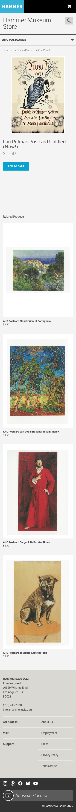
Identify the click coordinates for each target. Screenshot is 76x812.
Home (6, 50)
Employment (49, 733)
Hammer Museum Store (27, 23)
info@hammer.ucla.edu (17, 710)
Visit (6, 733)
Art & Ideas (10, 722)
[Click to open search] (69, 20)
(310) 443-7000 (12, 705)
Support (8, 744)
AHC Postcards (14, 40)
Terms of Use (49, 766)
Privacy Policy (49, 755)
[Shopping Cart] (69, 6)
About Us (47, 722)
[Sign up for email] (8, 795)
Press (44, 744)
